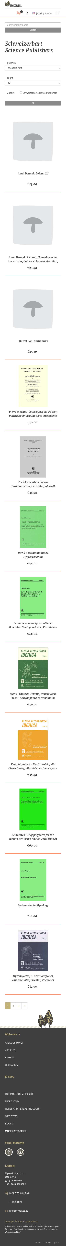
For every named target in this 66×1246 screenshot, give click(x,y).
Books (9, 1123)
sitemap (47, 1242)
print (56, 1242)
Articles (10, 1050)
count (10, 78)
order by (11, 63)
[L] (27, 13)
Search (33, 30)
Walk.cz (34, 1221)
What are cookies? (12, 1232)
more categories (15, 1131)
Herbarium (11, 1065)
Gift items (11, 1116)
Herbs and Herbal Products (22, 1108)
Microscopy (12, 1101)
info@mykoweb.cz (18, 1210)
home (37, 1242)
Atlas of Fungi (14, 1042)
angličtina (17, 1201)
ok (33, 103)
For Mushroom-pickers (19, 1094)
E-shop (9, 1057)
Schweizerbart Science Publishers (40, 93)
